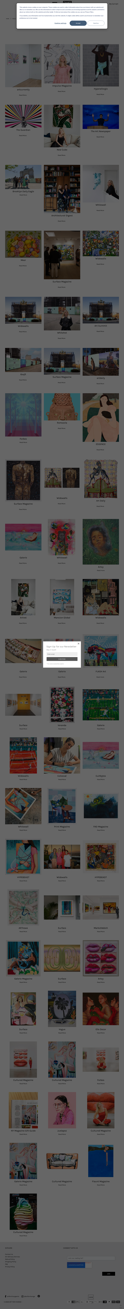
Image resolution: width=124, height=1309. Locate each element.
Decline (96, 23)
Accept (78, 23)
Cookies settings (60, 23)
